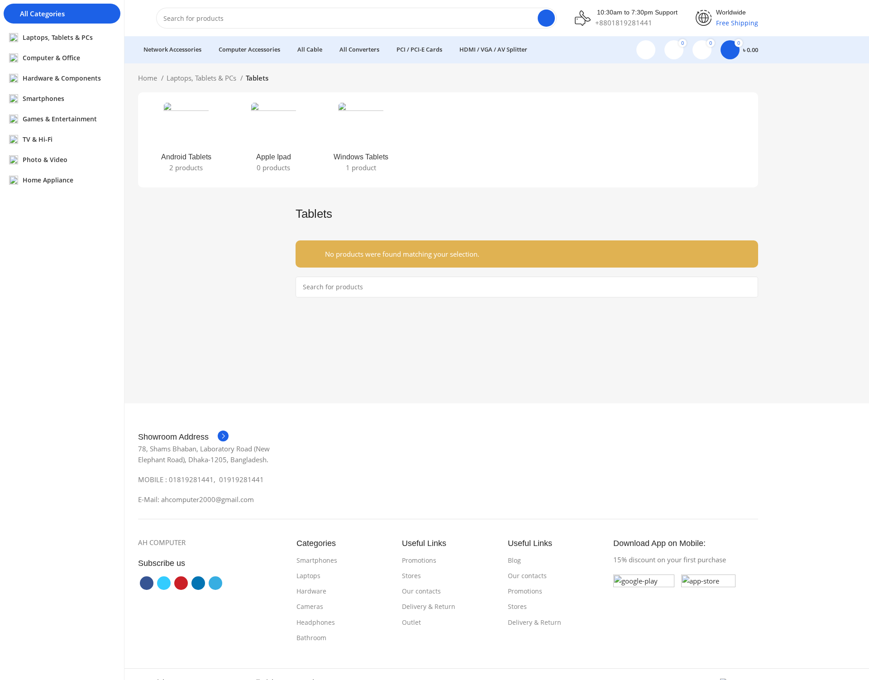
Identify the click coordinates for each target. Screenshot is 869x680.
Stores (411, 575)
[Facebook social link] (146, 583)
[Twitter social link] (164, 583)
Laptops (308, 575)
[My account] (646, 50)
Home (148, 77)
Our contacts (421, 591)
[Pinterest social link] (181, 583)
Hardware (311, 591)
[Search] (546, 18)
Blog (514, 560)
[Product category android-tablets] (186, 139)
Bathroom (311, 637)
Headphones (315, 622)
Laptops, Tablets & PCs (202, 77)
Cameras (309, 606)
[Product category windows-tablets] (361, 139)
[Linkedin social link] (198, 583)
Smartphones (316, 560)
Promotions (419, 560)
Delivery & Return (428, 606)
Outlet (411, 622)
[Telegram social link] (215, 583)
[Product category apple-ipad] (273, 139)
